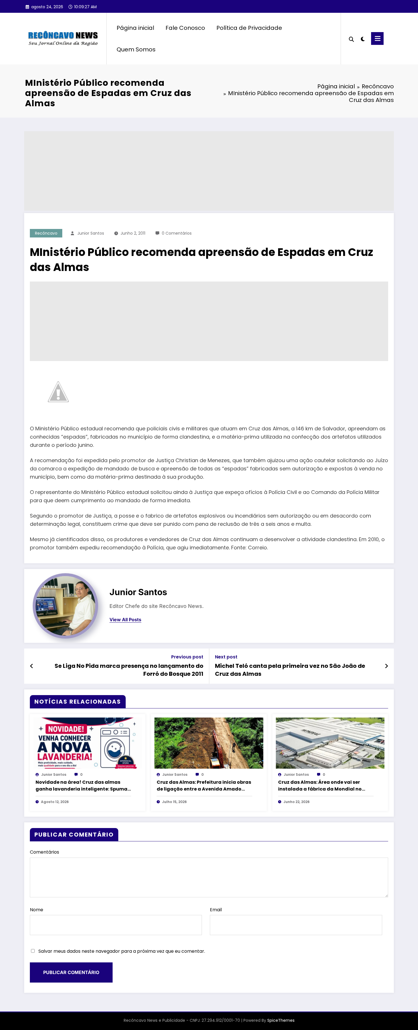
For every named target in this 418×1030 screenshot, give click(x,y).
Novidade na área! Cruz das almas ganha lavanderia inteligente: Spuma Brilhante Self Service (81, 786)
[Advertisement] (194, 171)
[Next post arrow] (386, 666)
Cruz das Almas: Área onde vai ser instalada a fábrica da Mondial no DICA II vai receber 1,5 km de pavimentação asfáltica (320, 786)
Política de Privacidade (249, 28)
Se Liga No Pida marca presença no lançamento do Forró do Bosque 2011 (129, 670)
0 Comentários (177, 233)
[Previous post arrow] (32, 666)
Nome (36, 909)
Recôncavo (46, 233)
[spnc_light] (363, 38)
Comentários (44, 852)
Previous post (187, 657)
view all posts (125, 619)
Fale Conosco (185, 28)
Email (216, 909)
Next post (226, 657)
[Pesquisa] (351, 38)
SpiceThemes (281, 1020)
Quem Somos (136, 49)
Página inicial (135, 28)
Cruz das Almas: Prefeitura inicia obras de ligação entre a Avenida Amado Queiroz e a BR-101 (204, 786)
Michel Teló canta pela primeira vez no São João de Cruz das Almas (290, 670)
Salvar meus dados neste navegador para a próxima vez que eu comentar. (121, 951)
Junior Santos (90, 233)
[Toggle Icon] (377, 38)
